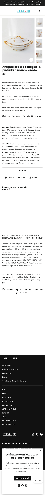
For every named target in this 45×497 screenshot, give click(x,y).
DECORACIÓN (7, 405)
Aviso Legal (6, 365)
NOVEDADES (7, 397)
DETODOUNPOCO (9, 421)
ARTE (4, 417)
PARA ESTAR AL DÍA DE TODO (16, 443)
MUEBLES (5, 413)
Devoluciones (7, 373)
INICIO (4, 389)
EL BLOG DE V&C (8, 425)
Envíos (4, 377)
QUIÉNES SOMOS (10, 358)
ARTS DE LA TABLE (9, 409)
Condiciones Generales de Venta (14, 381)
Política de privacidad (10, 369)
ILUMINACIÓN (7, 401)
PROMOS (5, 393)
